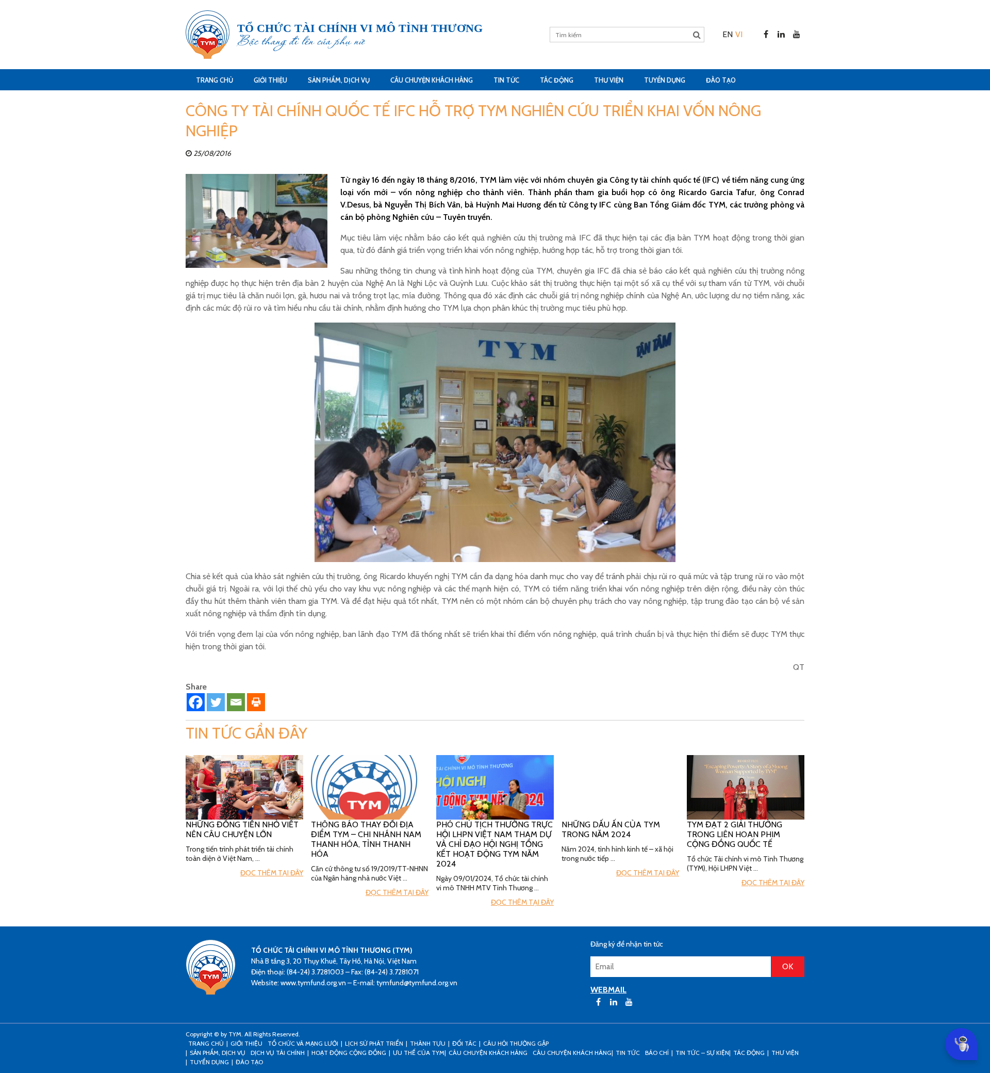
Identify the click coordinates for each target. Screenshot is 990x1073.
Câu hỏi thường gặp (516, 1043)
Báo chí (657, 1052)
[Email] (236, 702)
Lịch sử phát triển (374, 1043)
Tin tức (506, 80)
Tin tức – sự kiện (702, 1052)
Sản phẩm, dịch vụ (339, 80)
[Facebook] (196, 702)
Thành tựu (428, 1043)
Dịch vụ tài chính (278, 1052)
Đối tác (464, 1043)
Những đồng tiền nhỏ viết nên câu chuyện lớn (242, 829)
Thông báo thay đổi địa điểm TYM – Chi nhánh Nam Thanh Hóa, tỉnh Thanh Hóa (366, 839)
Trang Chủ (214, 80)
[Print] (256, 702)
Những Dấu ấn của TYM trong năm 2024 (611, 829)
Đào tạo (721, 80)
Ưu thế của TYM (418, 1052)
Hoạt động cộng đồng (348, 1052)
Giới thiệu (270, 80)
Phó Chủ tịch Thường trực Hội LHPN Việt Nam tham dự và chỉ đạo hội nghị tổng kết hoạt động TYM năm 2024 (494, 844)
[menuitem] (727, 34)
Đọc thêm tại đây (271, 872)
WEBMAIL (608, 990)
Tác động (556, 80)
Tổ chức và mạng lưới (303, 1043)
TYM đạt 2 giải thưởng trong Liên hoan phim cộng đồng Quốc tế (734, 834)
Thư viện (608, 80)
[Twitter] (216, 702)
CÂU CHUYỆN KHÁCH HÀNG (431, 80)
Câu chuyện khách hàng (572, 1052)
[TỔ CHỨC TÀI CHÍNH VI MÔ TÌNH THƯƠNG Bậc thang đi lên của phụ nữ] (207, 34)
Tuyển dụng (664, 80)
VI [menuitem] (738, 34)
